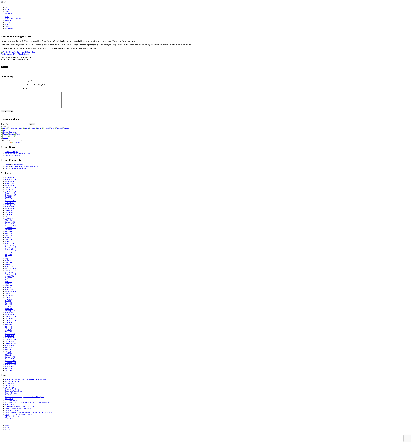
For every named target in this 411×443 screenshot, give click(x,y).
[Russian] (58, 128)
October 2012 (9, 272)
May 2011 (8, 305)
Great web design (11, 393)
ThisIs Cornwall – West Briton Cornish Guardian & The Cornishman (28, 412)
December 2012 (10, 268)
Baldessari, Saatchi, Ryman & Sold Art (18, 154)
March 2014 (9, 239)
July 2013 (8, 255)
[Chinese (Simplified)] (15, 128)
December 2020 (10, 178)
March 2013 (9, 262)
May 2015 (8, 216)
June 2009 (8, 349)
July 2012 (8, 278)
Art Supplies (9, 383)
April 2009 (9, 353)
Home (7, 17)
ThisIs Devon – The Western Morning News (20, 414)
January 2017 (9, 199)
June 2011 (8, 303)
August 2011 (9, 299)
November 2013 (10, 247)
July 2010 (8, 324)
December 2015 (10, 208)
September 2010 (10, 320)
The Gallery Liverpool (12, 410)
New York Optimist (11, 401)
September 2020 (10, 179)
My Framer (9, 399)
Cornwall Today (10, 387)
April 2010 (9, 330)
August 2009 (9, 345)
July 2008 (8, 368)
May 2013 (8, 259)
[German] (45, 128)
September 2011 (10, 297)
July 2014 (8, 232)
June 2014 (8, 233)
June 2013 (8, 257)
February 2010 (10, 334)
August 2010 (9, 322)
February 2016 (10, 205)
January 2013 (9, 266)
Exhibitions (9, 13)
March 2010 (9, 332)
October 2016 (9, 203)
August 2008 (9, 366)
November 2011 (10, 293)
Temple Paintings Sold (19, 168)
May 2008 (8, 370)
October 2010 (9, 318)
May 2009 (8, 351)
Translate (17, 143)
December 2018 (10, 185)
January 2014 (9, 243)
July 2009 (8, 347)
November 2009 (10, 339)
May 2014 (8, 235)
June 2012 (8, 280)
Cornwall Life (10, 385)
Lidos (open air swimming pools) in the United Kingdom (24, 397)
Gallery (7, 7)
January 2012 (9, 289)
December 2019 (10, 181)
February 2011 (10, 311)
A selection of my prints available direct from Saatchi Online (25, 379)
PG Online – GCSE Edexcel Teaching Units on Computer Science (27, 402)
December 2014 (10, 226)
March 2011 (9, 309)
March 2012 (9, 286)
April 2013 (9, 260)
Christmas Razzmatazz (12, 155)
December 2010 (10, 314)
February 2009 (10, 357)
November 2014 (10, 228)
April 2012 (9, 284)
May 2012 (8, 282)
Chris (7, 165)
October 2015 (9, 212)
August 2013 (9, 253)
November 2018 (10, 187)
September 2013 (10, 251)
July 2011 (8, 301)
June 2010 (8, 326)
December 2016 (10, 201)
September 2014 (10, 230)
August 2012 (9, 276)
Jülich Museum (10, 395)
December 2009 (10, 338)
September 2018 (10, 191)
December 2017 (10, 195)
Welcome (8, 21)
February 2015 (10, 222)
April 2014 (9, 237)
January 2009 (9, 359)
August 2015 (9, 214)
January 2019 (9, 183)
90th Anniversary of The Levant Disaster (25, 167)
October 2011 (9, 295)
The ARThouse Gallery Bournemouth (18, 408)
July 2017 (8, 197)
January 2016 (9, 206)
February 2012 (10, 287)
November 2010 (10, 316)
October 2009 (9, 341)
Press (7, 9)
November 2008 (10, 363)
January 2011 (9, 313)
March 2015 (9, 220)
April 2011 (8, 307)
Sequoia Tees (9, 404)
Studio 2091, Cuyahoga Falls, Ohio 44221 (19, 406)
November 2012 (10, 270)
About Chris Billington (13, 19)
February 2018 (10, 193)
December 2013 (10, 245)
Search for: (4, 124)
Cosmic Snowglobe (11, 152)
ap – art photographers (12, 381)
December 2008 (10, 361)
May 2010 (8, 328)
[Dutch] (26, 128)
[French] (39, 128)
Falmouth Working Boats (13, 391)
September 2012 (10, 274)
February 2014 (10, 241)
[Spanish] (65, 128)
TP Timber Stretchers (12, 416)
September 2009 (10, 343)
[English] (32, 128)
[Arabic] (4, 128)
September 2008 (10, 365)
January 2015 (9, 224)
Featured (8, 429)
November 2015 (10, 210)
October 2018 (9, 189)
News (7, 11)
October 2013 (9, 249)
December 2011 (10, 291)
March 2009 (9, 355)
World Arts (9, 418)
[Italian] (52, 128)
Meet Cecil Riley (17, 165)
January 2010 (9, 336)
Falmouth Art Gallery (12, 389)
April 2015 (9, 218)
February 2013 (10, 264)
